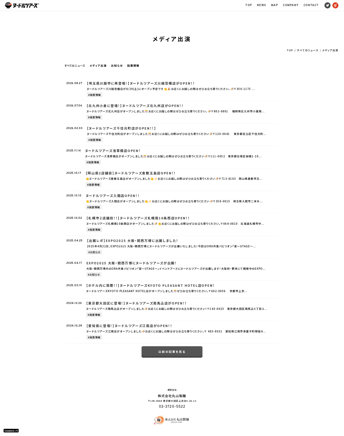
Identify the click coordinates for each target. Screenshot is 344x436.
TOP (290, 50)
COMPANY (291, 5)
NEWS (261, 5)
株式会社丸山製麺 (172, 395)
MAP (274, 5)
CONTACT (311, 5)
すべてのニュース (308, 50)
